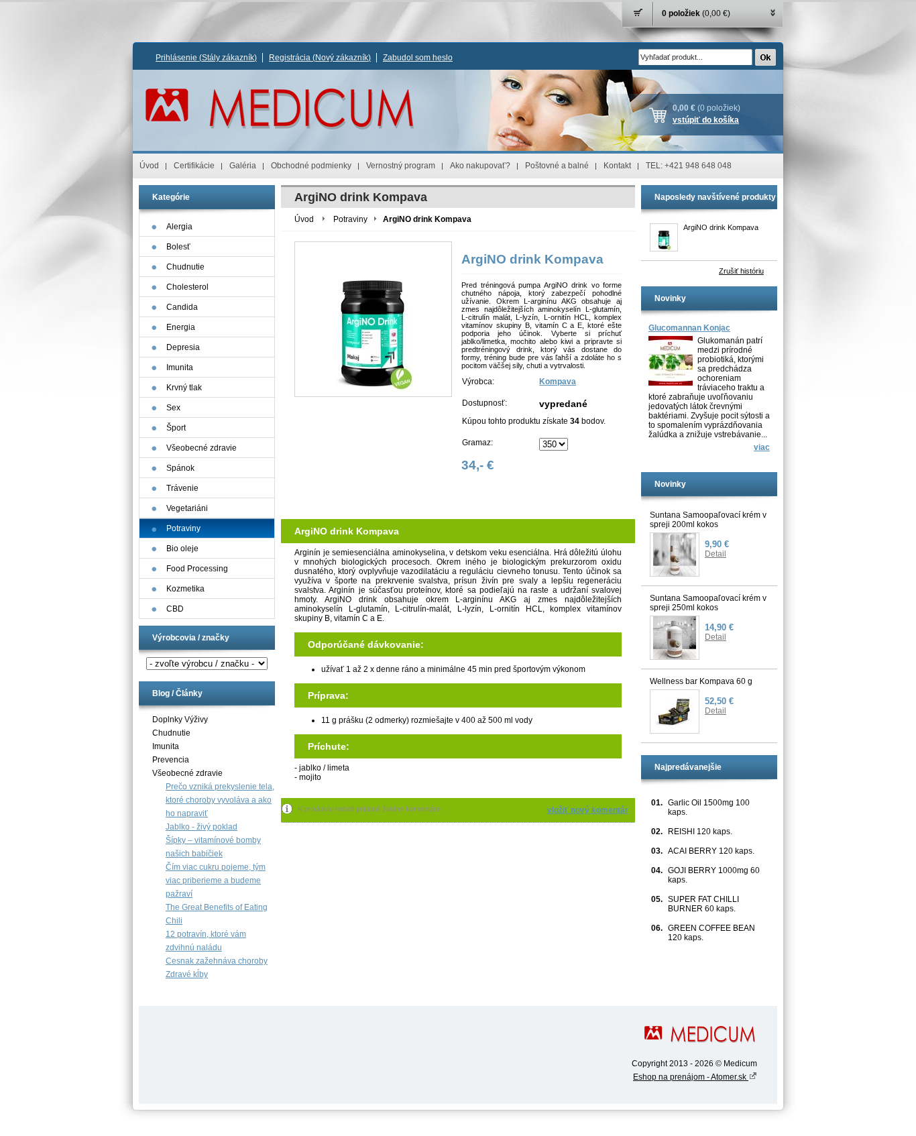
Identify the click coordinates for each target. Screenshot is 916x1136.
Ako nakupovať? (480, 165)
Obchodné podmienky (311, 165)
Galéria (242, 165)
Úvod (149, 165)
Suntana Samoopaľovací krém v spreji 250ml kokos (708, 602)
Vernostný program (400, 165)
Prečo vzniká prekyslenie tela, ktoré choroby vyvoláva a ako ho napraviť (220, 800)
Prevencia (170, 759)
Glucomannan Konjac (689, 328)
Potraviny (350, 219)
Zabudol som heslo (418, 57)
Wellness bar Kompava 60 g (701, 681)
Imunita (165, 746)
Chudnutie (171, 733)
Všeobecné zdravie (187, 773)
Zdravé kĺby (187, 974)
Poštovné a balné (557, 165)
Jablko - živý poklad (201, 827)
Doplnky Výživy (180, 719)
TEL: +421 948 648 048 (689, 165)
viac (762, 447)
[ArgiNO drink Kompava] (664, 237)
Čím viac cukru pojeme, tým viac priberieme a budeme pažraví (216, 880)
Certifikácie (194, 165)
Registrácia (320, 57)
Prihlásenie (206, 57)
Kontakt (617, 165)
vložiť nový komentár (587, 810)
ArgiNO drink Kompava (720, 227)
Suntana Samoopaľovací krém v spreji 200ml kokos (708, 519)
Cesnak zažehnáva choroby (217, 961)
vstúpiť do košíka (706, 120)
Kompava (557, 381)
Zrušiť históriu (741, 271)
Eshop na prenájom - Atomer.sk (690, 1077)
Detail (715, 554)
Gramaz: (477, 442)
